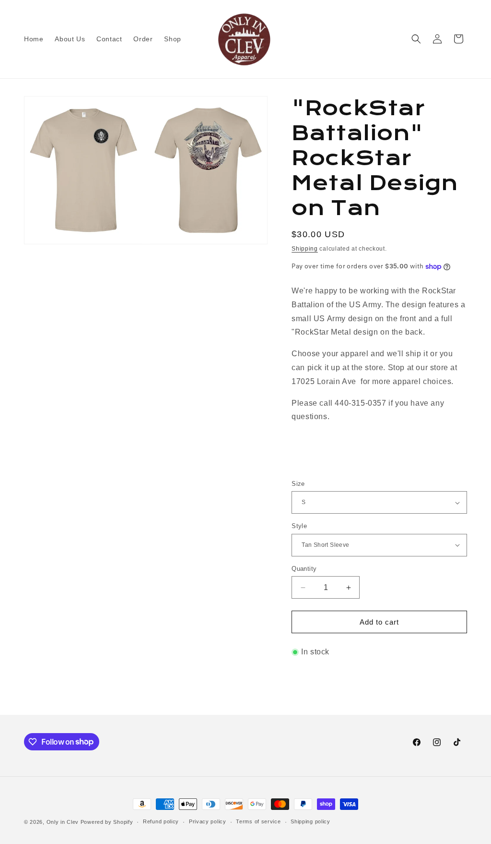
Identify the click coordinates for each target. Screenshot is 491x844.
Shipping (305, 248)
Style (299, 526)
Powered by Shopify (107, 822)
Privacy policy (207, 821)
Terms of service (258, 821)
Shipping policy (310, 821)
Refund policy (161, 821)
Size (298, 483)
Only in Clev (63, 822)
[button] (416, 38)
